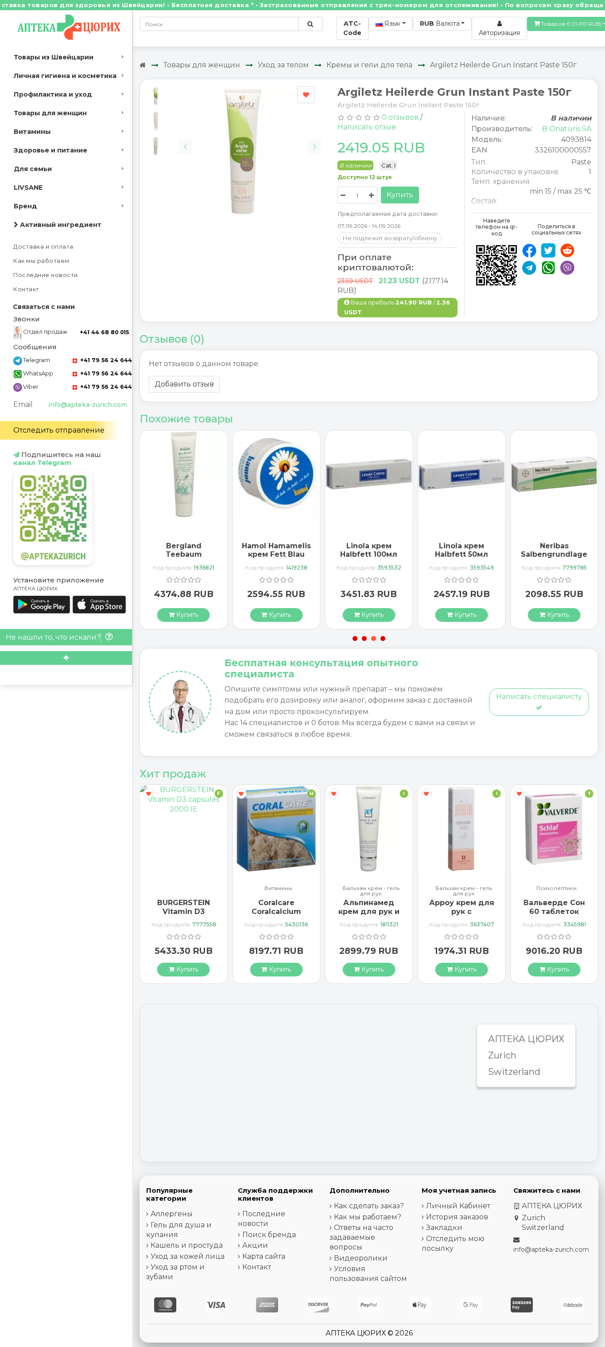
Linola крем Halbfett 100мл (368, 550)
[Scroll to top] (66, 658)
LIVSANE (28, 187)
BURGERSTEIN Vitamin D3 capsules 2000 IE (184, 911)
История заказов (457, 1217)
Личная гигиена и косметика (65, 76)
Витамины (32, 132)
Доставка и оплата (43, 246)
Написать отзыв (366, 127)
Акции (255, 1245)
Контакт (26, 289)
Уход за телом (283, 65)
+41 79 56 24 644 (105, 360)
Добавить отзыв (184, 384)
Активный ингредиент (59, 225)
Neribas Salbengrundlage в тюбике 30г (554, 554)
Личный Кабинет (458, 1206)
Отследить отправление (59, 430)
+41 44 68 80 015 (104, 332)
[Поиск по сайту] (310, 24)
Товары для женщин (50, 113)
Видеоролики (361, 1258)
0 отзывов (400, 117)
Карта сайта (263, 1256)
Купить (400, 195)
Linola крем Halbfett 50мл (461, 550)
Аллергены (172, 1214)
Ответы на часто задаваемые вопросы (361, 1237)
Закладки (444, 1227)
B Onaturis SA (566, 129)
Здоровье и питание (50, 150)
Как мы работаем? (367, 1217)
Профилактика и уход (53, 94)
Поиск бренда (269, 1234)
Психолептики (556, 888)
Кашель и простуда (187, 1245)
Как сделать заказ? (369, 1206)
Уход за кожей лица (188, 1256)
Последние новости (45, 275)
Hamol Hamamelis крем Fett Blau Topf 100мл (276, 554)
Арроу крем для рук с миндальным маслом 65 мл (461, 915)
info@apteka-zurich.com (87, 405)
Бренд (25, 206)
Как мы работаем (41, 261)
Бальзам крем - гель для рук (371, 891)
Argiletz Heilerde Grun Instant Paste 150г (503, 65)
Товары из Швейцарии (53, 57)
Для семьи (33, 169)
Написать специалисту (539, 696)
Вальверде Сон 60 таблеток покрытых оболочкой (554, 915)
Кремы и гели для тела (369, 65)
